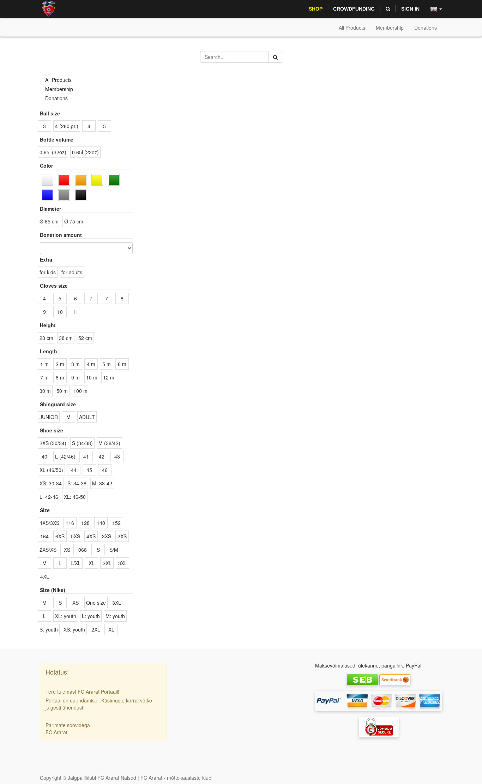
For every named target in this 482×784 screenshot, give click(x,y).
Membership (59, 88)
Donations (56, 98)
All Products (352, 27)
